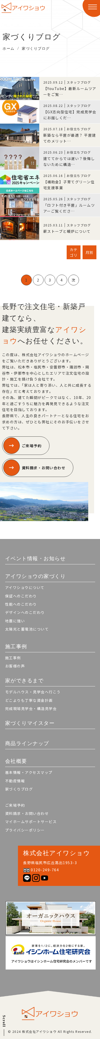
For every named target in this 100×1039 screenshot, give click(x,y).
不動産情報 (15, 780)
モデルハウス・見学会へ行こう (33, 691)
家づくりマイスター (30, 723)
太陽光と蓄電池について (27, 629)
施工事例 (13, 657)
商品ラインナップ (27, 743)
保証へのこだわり (21, 595)
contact (82, 1032)
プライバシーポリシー (25, 830)
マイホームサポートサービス (31, 821)
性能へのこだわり (21, 604)
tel (22, 1032)
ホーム (9, 48)
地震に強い (15, 620)
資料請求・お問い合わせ (44, 467)
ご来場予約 (32, 445)
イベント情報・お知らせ (35, 558)
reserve (49, 1032)
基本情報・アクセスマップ (29, 772)
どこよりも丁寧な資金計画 (29, 700)
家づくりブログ (19, 789)
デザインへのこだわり (25, 612)
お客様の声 (15, 665)
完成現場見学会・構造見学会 (31, 708)
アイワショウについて (25, 587)
